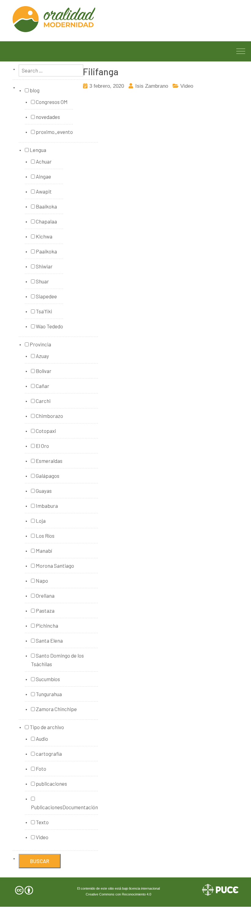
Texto (42, 822)
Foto (40, 769)
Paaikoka (46, 251)
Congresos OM (51, 102)
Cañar (42, 386)
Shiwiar (44, 266)
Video (186, 86)
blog (34, 90)
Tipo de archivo (46, 727)
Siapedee (46, 296)
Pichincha (46, 625)
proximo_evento (54, 132)
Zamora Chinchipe (56, 709)
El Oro (42, 446)
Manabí (43, 551)
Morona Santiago (54, 566)
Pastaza (44, 610)
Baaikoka (46, 206)
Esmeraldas (48, 461)
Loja (40, 521)
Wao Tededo (49, 326)
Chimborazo (49, 416)
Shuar (42, 281)
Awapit (43, 191)
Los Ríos (44, 536)
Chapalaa (46, 221)
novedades (47, 117)
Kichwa (43, 236)
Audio (41, 739)
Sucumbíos (47, 679)
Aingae (43, 176)
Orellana (44, 595)
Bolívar (43, 371)
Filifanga (100, 71)
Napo (41, 581)
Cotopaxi (45, 431)
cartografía (48, 754)
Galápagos (47, 476)
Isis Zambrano (151, 86)
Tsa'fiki (43, 311)
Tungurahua (48, 694)
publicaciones (51, 784)
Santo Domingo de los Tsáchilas (57, 659)
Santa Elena (49, 640)
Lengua (37, 150)
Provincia (40, 344)
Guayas (43, 491)
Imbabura (46, 506)
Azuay (42, 356)
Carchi (43, 401)
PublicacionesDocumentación (64, 807)
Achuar (43, 161)
